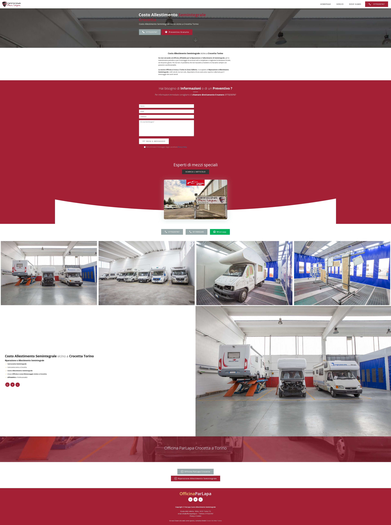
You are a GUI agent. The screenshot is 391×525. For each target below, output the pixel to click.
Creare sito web (180, 521)
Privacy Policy (182, 147)
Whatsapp (221, 232)
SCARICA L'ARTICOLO (196, 172)
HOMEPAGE (325, 4)
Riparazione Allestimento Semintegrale (197, 478)
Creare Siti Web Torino (214, 521)
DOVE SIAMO (355, 4)
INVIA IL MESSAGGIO (155, 141)
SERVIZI (340, 4)
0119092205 (198, 232)
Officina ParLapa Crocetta (197, 471)
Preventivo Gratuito (179, 32)
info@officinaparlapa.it (189, 514)
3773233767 (379, 4)
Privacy (192, 516)
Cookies (198, 516)
